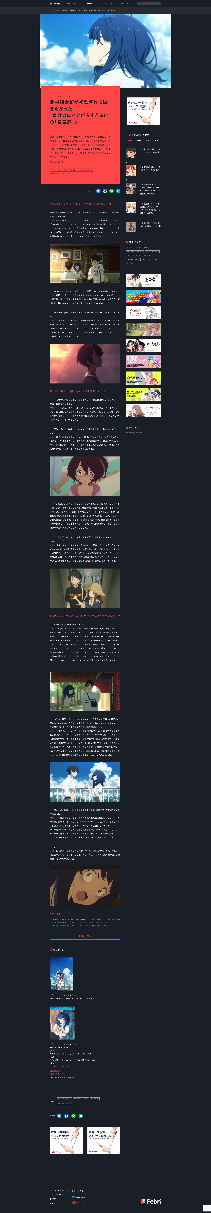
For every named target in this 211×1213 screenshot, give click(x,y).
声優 (146, 248)
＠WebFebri (80, 1197)
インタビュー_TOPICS (74, 170)
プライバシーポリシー (57, 1195)
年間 (156, 140)
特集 (57, 10)
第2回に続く (85, 936)
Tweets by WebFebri (134, 433)
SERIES (124, 3)
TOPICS (91, 3)
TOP (51, 10)
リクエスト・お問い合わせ (59, 1191)
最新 (130, 140)
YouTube (80, 1203)
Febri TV (108, 3)
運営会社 (53, 1203)
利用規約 (53, 1199)
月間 (148, 140)
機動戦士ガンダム (133, 259)
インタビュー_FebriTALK (135, 252)
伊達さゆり (147, 255)
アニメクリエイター (58, 170)
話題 (144, 259)
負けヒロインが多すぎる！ (60, 173)
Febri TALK (72, 3)
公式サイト (55, 1071)
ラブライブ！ (132, 263)
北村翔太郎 (89, 170)
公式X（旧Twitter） (59, 1074)
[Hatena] (118, 191)
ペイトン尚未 (153, 259)
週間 (139, 140)
